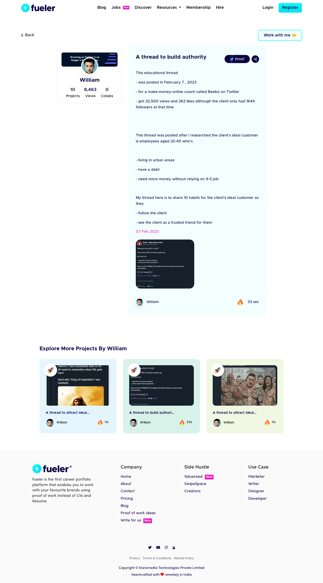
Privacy (134, 558)
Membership (198, 8)
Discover (143, 8)
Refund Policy (184, 558)
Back (29, 35)
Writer (253, 484)
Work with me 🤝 (280, 35)
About (126, 484)
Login (268, 8)
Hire (220, 8)
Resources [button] (167, 8)
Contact (128, 491)
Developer (257, 499)
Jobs (120, 8)
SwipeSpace (195, 484)
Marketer (256, 477)
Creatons (192, 491)
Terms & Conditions (157, 558)
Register (290, 8)
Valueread (198, 477)
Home (126, 477)
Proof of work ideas (138, 513)
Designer (256, 491)
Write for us (136, 520)
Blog (101, 8)
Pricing (127, 499)
